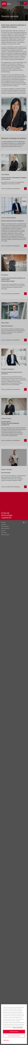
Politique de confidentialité (18, 1027)
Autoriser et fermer (14, 1031)
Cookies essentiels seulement (14, 1035)
